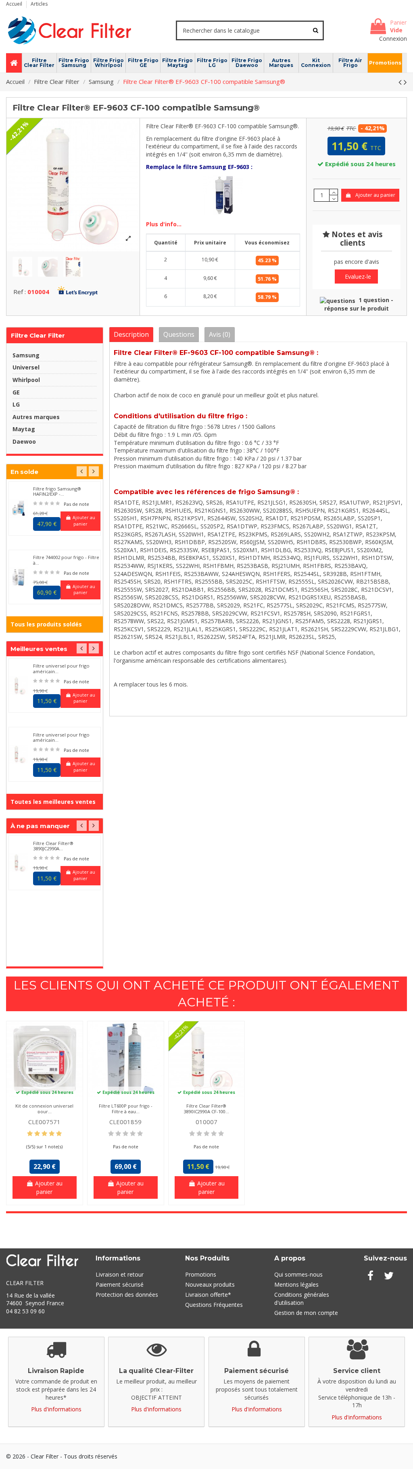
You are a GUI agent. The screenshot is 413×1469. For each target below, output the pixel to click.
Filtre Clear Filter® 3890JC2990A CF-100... (206, 1108)
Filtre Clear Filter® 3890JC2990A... (53, 845)
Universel (26, 367)
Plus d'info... (163, 224)
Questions (178, 334)
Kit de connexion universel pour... (44, 1108)
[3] (46, 503)
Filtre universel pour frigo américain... (61, 668)
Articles (39, 3)
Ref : (19, 292)
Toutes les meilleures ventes (53, 801)
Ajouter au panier (375, 195)
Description (131, 334)
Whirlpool (26, 380)
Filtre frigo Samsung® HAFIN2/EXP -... (57, 491)
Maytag (24, 429)
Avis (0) (219, 334)
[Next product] (405, 82)
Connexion (393, 38)
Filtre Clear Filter (38, 335)
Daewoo (24, 441)
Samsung (26, 355)
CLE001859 (125, 1122)
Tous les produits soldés (46, 624)
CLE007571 (44, 1122)
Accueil (14, 3)
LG (16, 404)
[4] (52, 503)
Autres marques (36, 417)
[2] (41, 503)
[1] (35, 503)
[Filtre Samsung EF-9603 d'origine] (223, 194)
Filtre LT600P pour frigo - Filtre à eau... (125, 1108)
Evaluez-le (358, 276)
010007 (206, 1122)
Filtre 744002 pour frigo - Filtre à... (66, 559)
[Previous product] (401, 82)
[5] (58, 503)
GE (16, 392)
